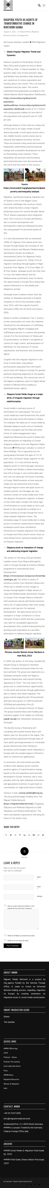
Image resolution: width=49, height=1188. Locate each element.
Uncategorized (22, 35)
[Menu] (43, 5)
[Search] (38, 5)
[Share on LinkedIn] (24, 835)
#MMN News (8, 1075)
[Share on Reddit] (38, 835)
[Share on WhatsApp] (15, 835)
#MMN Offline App (11, 1048)
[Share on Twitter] (11, 835)
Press (6, 1070)
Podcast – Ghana (10, 1057)
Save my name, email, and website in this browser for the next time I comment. (20, 907)
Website (39, 896)
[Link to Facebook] (27, 1185)
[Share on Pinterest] (20, 835)
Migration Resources (11, 1079)
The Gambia (9, 1022)
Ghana (6, 1016)
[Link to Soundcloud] (43, 1185)
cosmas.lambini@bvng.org (30, 792)
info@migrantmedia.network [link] (17, 1118)
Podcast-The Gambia (12, 1062)
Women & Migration (11, 1084)
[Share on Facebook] (6, 835)
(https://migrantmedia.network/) (18, 803)
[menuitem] (38, 5)
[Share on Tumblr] (29, 835)
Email (39, 888)
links (5, 1088)
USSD (6, 1053)
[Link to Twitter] (31, 1185)
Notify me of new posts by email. (18, 941)
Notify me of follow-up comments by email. (21, 936)
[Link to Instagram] (35, 1185)
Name (39, 878)
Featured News (25, 32)
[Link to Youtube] (39, 1185)
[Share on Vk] (34, 835)
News (14, 35)
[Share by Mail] (43, 835)
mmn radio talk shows (12, 1066)
